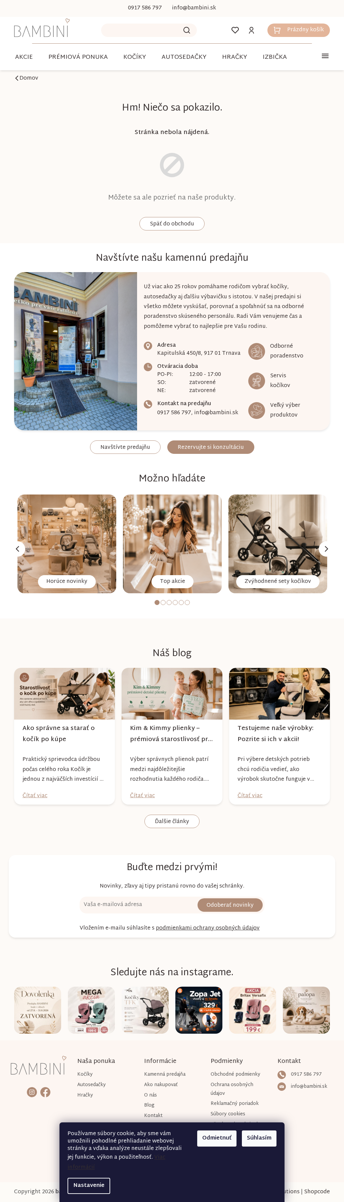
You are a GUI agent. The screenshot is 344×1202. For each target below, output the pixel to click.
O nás (148, 1095)
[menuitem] (21, 57)
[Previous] (15, 549)
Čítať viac (32, 796)
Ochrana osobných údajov (229, 1089)
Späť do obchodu (169, 224)
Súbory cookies (225, 1114)
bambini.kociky (32, 1092)
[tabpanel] (64, 544)
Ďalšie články (170, 822)
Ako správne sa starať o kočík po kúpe (56, 734)
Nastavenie (86, 1186)
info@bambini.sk (214, 413)
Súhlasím (257, 1138)
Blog (147, 1105)
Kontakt (151, 1116)
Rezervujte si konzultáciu (208, 448)
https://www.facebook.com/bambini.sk (45, 1092)
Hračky (84, 1095)
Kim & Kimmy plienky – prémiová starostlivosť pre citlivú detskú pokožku (168, 734)
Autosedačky (90, 1085)
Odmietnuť (214, 1138)
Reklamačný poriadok (232, 1104)
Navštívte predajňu (122, 448)
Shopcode (315, 1192)
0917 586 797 (172, 413)
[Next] (324, 549)
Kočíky (84, 1074)
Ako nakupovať (159, 1085)
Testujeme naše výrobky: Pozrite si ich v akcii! (273, 734)
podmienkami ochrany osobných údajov (205, 928)
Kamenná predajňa (162, 1074)
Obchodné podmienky (232, 1074)
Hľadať (184, 30)
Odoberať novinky (227, 905)
